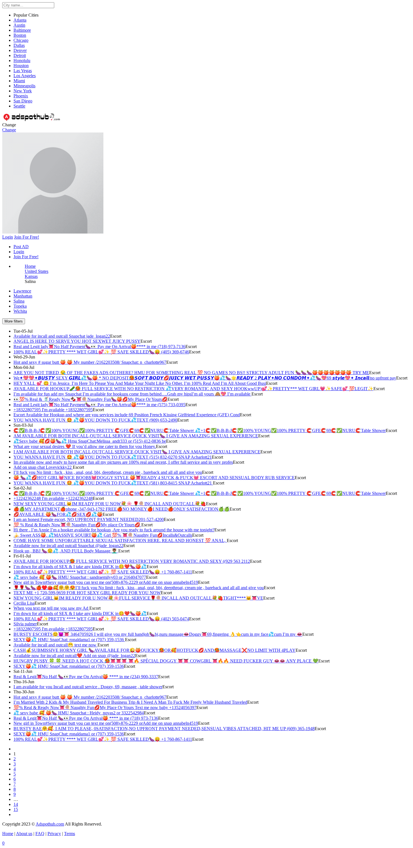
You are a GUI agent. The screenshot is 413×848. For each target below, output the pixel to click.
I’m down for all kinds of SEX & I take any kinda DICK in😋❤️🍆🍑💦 (80, 566)
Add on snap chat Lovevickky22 (43, 467)
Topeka (20, 306)
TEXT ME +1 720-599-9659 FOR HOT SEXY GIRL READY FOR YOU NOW (87, 592)
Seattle (19, 106)
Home (30, 266)
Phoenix (20, 95)
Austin (19, 25)
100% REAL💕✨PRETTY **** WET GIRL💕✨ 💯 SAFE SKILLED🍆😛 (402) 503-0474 (101, 618)
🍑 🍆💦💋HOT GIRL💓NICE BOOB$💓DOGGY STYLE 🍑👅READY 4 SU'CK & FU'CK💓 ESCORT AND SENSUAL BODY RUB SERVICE (154, 477)
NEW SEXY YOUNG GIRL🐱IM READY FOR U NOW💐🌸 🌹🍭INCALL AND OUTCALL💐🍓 (109, 503)
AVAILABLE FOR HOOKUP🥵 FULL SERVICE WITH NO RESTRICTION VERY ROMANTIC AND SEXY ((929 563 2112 (131, 561)
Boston (19, 35)
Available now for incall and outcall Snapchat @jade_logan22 (68, 545)
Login (18, 251)
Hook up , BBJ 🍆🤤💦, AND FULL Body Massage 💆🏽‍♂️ (65, 550)
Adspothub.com (50, 824)
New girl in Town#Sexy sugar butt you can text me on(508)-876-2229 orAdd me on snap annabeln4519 (105, 582)
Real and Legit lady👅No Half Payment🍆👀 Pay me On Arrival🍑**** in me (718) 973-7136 (99, 346)
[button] (52, 232)
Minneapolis (24, 85)
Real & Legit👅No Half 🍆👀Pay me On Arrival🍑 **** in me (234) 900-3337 (85, 676)
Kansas (31, 276)
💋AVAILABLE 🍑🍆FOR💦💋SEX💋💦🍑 (58, 514)
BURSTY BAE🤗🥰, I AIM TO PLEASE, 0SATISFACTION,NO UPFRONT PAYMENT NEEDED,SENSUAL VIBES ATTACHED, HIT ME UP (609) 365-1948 (164, 728)
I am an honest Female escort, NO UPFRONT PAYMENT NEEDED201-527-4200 (88, 519)
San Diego (22, 101)
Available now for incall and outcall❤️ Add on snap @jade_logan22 (74, 655)
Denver (20, 50)
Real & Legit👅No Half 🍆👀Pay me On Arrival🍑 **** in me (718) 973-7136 (85, 718)
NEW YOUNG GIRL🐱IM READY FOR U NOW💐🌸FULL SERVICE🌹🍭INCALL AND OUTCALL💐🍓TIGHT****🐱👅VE (138, 598)
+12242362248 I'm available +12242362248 (53, 498)
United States (36, 271)
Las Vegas (22, 70)
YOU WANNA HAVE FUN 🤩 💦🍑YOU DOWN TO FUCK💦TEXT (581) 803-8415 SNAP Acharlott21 (113, 483)
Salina (18, 301)
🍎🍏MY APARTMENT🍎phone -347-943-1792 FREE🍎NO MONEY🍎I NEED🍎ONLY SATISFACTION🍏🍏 (121, 509)
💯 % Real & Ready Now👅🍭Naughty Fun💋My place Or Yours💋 (77, 524)
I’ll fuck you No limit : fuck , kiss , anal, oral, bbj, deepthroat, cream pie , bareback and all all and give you (107, 472)
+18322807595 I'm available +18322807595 (53, 409)
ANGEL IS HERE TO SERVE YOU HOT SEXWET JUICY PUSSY (76, 341)
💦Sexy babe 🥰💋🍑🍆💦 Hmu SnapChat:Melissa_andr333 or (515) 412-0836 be (89, 441)
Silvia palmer (25, 623)
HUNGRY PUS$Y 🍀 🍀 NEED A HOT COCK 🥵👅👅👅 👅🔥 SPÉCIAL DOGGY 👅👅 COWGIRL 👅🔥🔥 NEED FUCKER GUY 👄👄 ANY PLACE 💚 (165, 661)
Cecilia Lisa (24, 603)
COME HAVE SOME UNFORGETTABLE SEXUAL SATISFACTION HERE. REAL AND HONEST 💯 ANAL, (120, 540)
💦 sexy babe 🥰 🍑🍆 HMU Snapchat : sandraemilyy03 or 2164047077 (79, 577)
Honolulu (21, 60)
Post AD (21, 246)
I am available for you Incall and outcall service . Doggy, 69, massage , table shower (87, 686)
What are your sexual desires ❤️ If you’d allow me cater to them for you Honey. (84, 446)
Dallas (19, 45)
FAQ (39, 833)
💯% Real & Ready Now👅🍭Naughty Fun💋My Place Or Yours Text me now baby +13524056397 (104, 707)
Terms (69, 833)
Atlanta (19, 20)
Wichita (20, 311)
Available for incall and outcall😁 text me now (55, 645)
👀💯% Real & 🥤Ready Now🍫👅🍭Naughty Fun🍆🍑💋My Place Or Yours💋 (90, 399)
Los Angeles (24, 75)
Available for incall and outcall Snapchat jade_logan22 (61, 336)
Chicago (20, 40)
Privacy (54, 833)
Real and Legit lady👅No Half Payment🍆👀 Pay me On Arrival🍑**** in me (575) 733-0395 (99, 404)
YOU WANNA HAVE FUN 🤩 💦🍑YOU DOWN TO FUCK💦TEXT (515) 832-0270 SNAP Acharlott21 (112, 457)
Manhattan (22, 296)
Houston (21, 65)
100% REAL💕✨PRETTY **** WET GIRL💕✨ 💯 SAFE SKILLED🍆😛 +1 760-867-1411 (102, 572)
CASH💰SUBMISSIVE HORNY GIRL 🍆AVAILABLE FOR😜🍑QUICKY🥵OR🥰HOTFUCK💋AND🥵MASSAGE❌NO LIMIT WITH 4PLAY (154, 650)
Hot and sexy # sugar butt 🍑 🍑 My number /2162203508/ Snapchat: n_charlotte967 (89, 362)
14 (15, 804)
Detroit (19, 55)
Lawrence (22, 291)
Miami (19, 80)
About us (24, 833)
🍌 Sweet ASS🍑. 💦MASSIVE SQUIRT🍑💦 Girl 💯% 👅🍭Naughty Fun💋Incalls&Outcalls (102, 535)
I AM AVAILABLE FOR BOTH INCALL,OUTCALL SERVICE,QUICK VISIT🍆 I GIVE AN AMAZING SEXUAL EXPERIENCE (136, 451)
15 (15, 809)
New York (22, 90)
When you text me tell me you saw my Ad (51, 608)
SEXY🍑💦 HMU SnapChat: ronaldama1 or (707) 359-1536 (69, 639)
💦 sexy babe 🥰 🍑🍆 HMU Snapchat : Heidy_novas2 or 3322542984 (78, 712)
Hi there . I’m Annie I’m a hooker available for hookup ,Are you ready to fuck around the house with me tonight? (113, 529)
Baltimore (22, 30)
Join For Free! (25, 256)
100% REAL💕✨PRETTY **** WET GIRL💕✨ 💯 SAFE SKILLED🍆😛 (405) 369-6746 (101, 351)
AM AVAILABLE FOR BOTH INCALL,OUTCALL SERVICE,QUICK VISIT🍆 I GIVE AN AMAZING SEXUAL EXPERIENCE (135, 435)
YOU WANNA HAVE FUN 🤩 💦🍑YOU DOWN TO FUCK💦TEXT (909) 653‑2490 (95, 420)
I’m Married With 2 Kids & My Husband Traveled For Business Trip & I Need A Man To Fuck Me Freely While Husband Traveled (130, 702)
